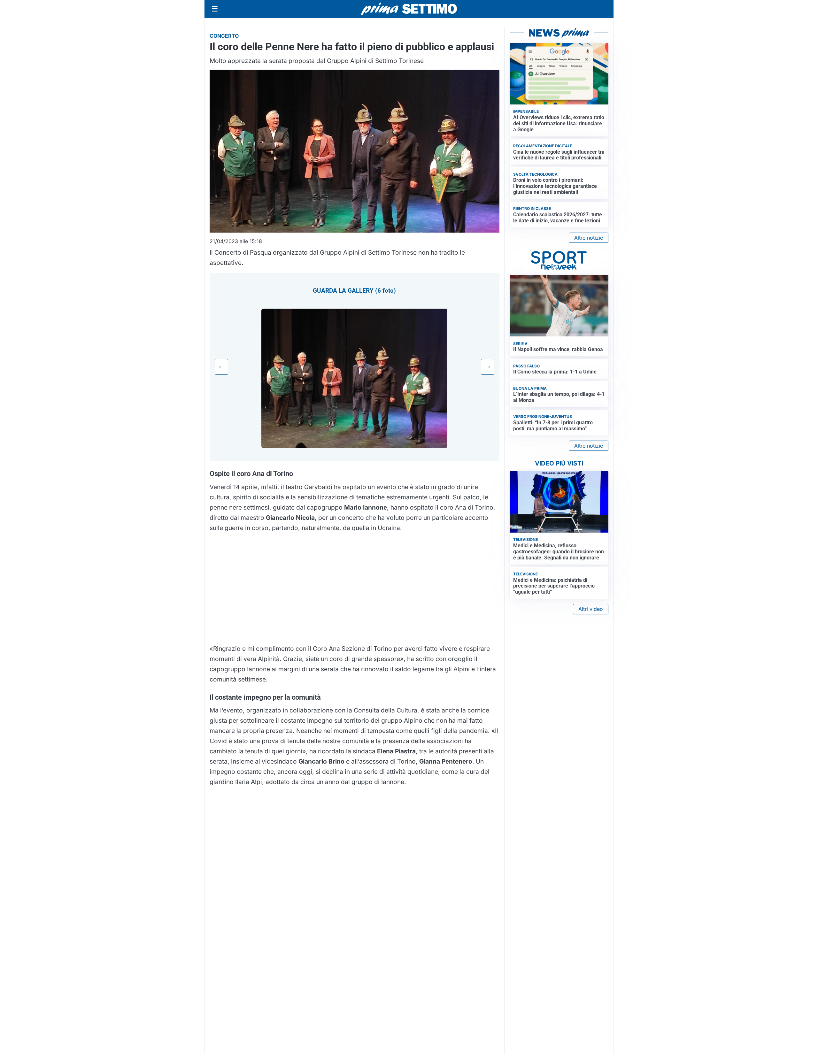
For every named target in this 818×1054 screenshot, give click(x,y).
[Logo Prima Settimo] (409, 9)
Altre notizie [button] (588, 238)
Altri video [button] (590, 609)
